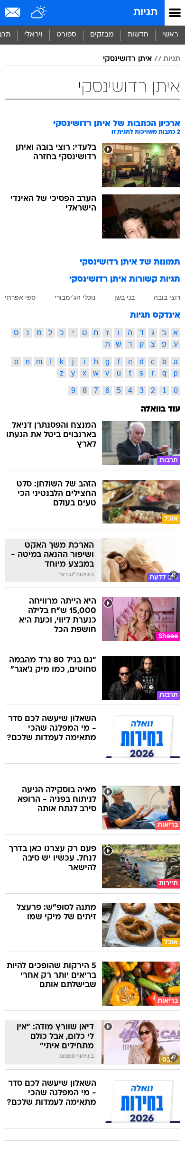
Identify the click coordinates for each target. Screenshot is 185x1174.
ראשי (170, 34)
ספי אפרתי (20, 297)
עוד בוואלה (160, 409)
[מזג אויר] (39, 13)
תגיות (145, 13)
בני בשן (124, 297)
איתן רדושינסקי (127, 59)
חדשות (138, 34)
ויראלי (33, 34)
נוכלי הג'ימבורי (75, 297)
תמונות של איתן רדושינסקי (130, 262)
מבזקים (102, 34)
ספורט (66, 34)
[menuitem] (137, 35)
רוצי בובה (167, 297)
